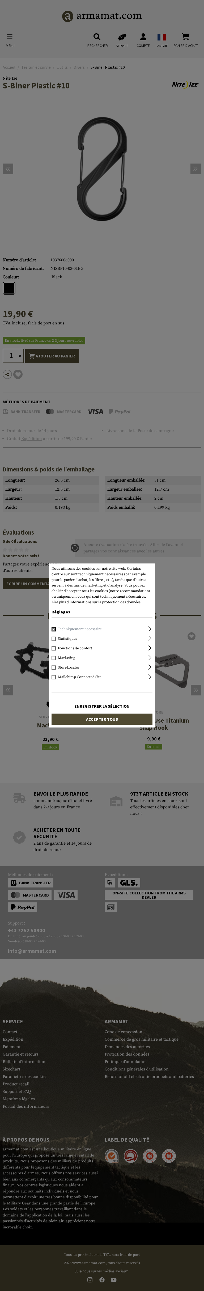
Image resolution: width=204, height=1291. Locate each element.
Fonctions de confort (75, 648)
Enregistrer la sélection (102, 706)
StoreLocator (69, 667)
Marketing (66, 658)
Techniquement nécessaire (80, 629)
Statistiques (67, 639)
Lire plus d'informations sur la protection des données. (97, 602)
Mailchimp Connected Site (79, 677)
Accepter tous (102, 719)
